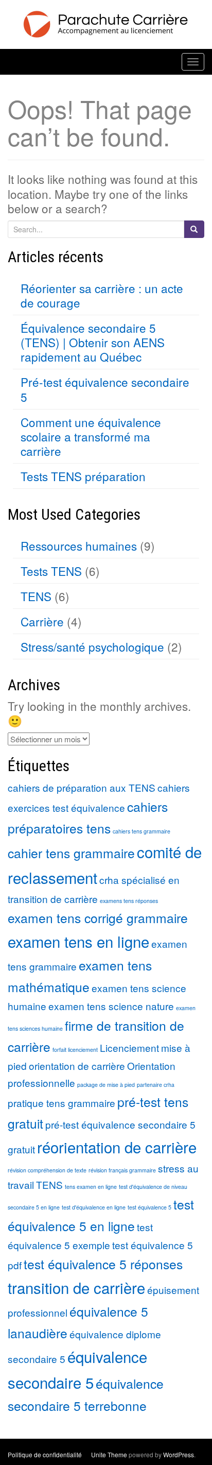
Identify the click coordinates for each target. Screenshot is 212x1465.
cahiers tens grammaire (141, 831)
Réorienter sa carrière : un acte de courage (102, 295)
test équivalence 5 (149, 1207)
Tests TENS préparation (83, 476)
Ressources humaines (79, 545)
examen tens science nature (111, 1006)
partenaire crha (155, 1084)
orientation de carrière (77, 1065)
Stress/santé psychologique (92, 646)
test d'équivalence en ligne (94, 1207)
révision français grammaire (122, 1170)
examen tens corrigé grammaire (98, 918)
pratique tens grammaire (61, 1103)
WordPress (178, 1454)
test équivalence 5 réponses (103, 1264)
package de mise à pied (106, 1084)
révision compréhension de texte (47, 1170)
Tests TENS (51, 571)
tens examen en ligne (91, 1186)
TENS (36, 596)
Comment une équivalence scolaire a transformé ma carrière (91, 436)
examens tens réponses (129, 901)
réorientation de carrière (117, 1146)
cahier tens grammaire (71, 853)
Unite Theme (109, 1454)
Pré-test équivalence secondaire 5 (105, 388)
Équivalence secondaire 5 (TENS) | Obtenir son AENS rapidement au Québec (93, 342)
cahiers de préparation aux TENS (81, 787)
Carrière (42, 621)
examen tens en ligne (78, 941)
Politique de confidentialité (45, 1454)
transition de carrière (76, 1287)
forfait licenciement (75, 1049)
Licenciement (129, 1047)
